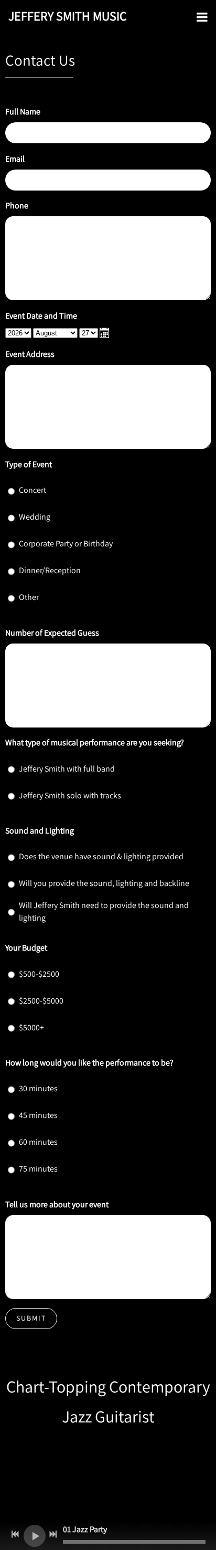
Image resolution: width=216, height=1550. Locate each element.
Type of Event (28, 464)
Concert (32, 489)
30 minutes (38, 1088)
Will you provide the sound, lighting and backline (104, 883)
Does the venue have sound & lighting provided (101, 856)
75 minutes (38, 1168)
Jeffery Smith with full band (67, 768)
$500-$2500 (39, 973)
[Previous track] (15, 1534)
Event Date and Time (41, 315)
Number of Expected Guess (52, 632)
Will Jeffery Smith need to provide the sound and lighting (104, 911)
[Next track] (53, 1534)
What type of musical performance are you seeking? (94, 742)
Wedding (34, 516)
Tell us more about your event (57, 1204)
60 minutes (38, 1141)
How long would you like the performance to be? (89, 1062)
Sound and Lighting (39, 830)
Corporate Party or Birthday (66, 543)
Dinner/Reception (50, 570)
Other (29, 597)
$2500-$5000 (41, 1000)
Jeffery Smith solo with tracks (70, 795)
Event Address (30, 354)
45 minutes (38, 1115)
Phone (16, 205)
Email (15, 158)
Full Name (22, 111)
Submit (31, 1318)
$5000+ (31, 1027)
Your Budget (26, 947)
